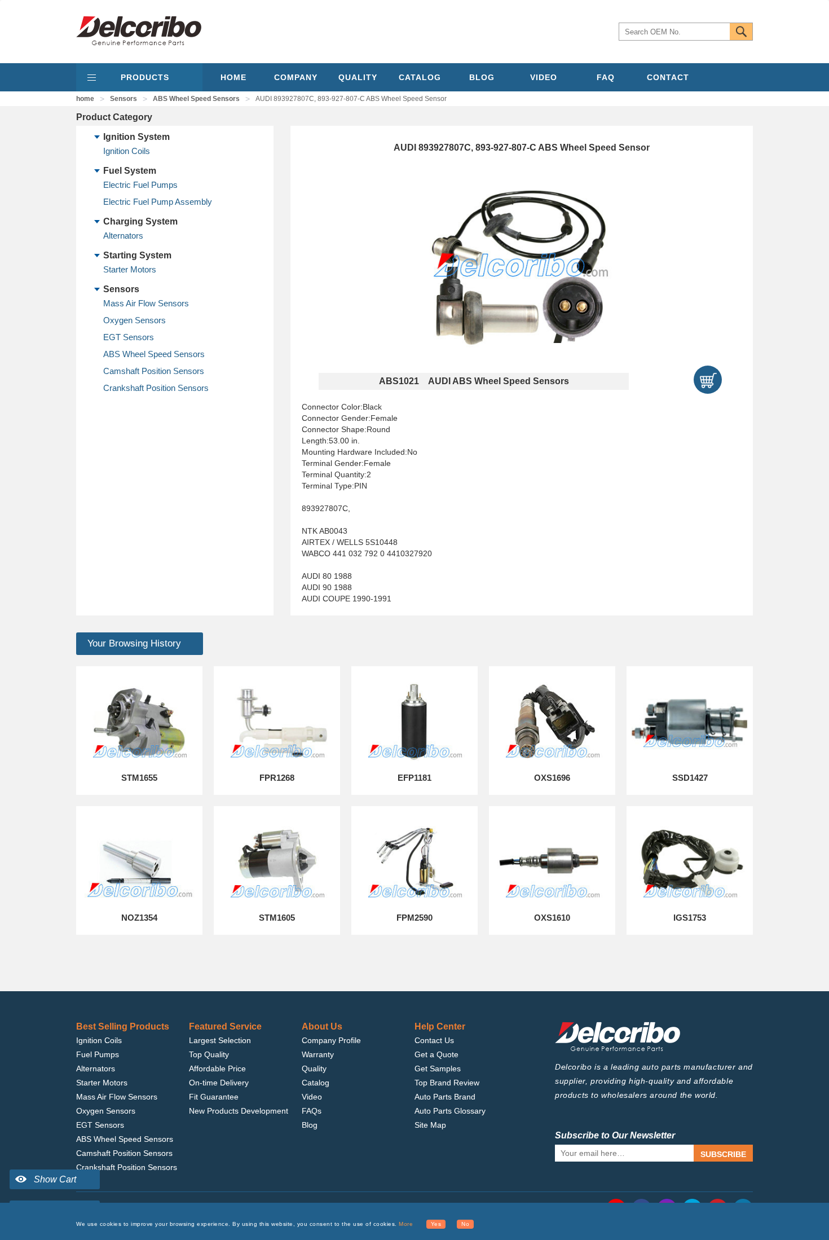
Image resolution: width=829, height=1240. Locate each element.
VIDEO (543, 77)
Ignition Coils (126, 151)
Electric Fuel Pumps (140, 185)
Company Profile (331, 1040)
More (406, 1224)
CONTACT (668, 77)
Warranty (318, 1054)
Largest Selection (220, 1040)
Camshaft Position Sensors (153, 371)
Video (312, 1096)
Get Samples (437, 1068)
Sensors (123, 99)
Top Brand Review (446, 1082)
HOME (233, 77)
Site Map (430, 1124)
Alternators (123, 235)
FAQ (606, 77)
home (85, 99)
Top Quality (209, 1054)
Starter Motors (129, 269)
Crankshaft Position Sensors (156, 388)
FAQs (311, 1110)
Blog (310, 1124)
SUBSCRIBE (723, 1154)
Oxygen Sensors (134, 320)
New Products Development (238, 1110)
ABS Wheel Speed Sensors (196, 99)
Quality (314, 1068)
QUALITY (357, 77)
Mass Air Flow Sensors (146, 303)
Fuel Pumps (97, 1054)
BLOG (482, 77)
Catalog (315, 1082)
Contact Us (434, 1040)
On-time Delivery (219, 1082)
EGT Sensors (128, 337)
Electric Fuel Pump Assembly (157, 201)
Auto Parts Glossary (450, 1110)
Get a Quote (436, 1054)
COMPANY (296, 77)
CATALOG (420, 77)
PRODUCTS (145, 77)
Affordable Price (217, 1068)
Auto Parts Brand (444, 1096)
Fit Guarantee (214, 1096)
